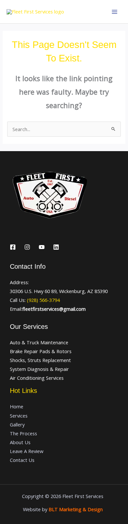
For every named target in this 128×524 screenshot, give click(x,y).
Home (16, 406)
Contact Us (22, 460)
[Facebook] (13, 247)
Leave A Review (26, 451)
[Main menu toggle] (114, 12)
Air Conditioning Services (37, 378)
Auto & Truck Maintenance (39, 342)
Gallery (17, 424)
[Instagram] (27, 247)
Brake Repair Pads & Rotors (41, 351)
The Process (23, 433)
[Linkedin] (56, 247)
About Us (20, 442)
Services (19, 415)
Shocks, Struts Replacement (40, 360)
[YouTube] (42, 247)
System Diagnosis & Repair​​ (39, 369)
